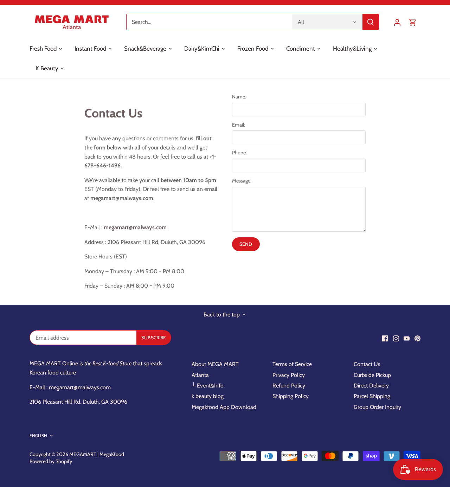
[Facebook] (333, 452)
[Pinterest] (365, 452)
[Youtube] (354, 452)
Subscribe (402, 429)
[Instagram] (344, 452)
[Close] (426, 362)
